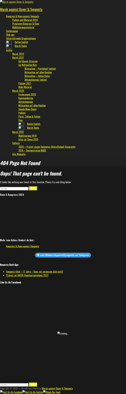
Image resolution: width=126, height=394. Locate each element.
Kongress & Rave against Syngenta (22, 16)
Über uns (10, 35)
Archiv (9, 50)
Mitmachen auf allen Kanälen (38, 72)
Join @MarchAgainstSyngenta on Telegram (64, 255)
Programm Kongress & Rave (25, 23)
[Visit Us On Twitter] (32, 392)
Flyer (20, 120)
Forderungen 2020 (27, 94)
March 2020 (18, 91)
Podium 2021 (24, 83)
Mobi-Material (25, 87)
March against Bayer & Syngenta (21, 9)
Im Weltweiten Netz (27, 65)
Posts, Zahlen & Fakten (29, 116)
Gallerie (16, 143)
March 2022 (18, 54)
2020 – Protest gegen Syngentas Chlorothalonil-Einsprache (46, 147)
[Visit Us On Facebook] (11, 392)
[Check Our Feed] (51, 392)
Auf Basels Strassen (27, 61)
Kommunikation (25, 98)
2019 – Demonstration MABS (32, 150)
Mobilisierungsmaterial (23, 27)
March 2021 (18, 57)
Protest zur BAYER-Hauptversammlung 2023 (27, 275)
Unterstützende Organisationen (21, 38)
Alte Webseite (19, 154)
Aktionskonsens (25, 102)
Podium (22, 113)
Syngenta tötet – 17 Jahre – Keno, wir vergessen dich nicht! (34, 271)
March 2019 (18, 132)
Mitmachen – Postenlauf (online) (40, 68)
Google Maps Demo (27, 109)
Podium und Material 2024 (25, 20)
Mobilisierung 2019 (27, 136)
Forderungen (12, 31)
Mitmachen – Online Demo (37, 76)
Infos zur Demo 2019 (28, 139)
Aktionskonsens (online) (36, 80)
